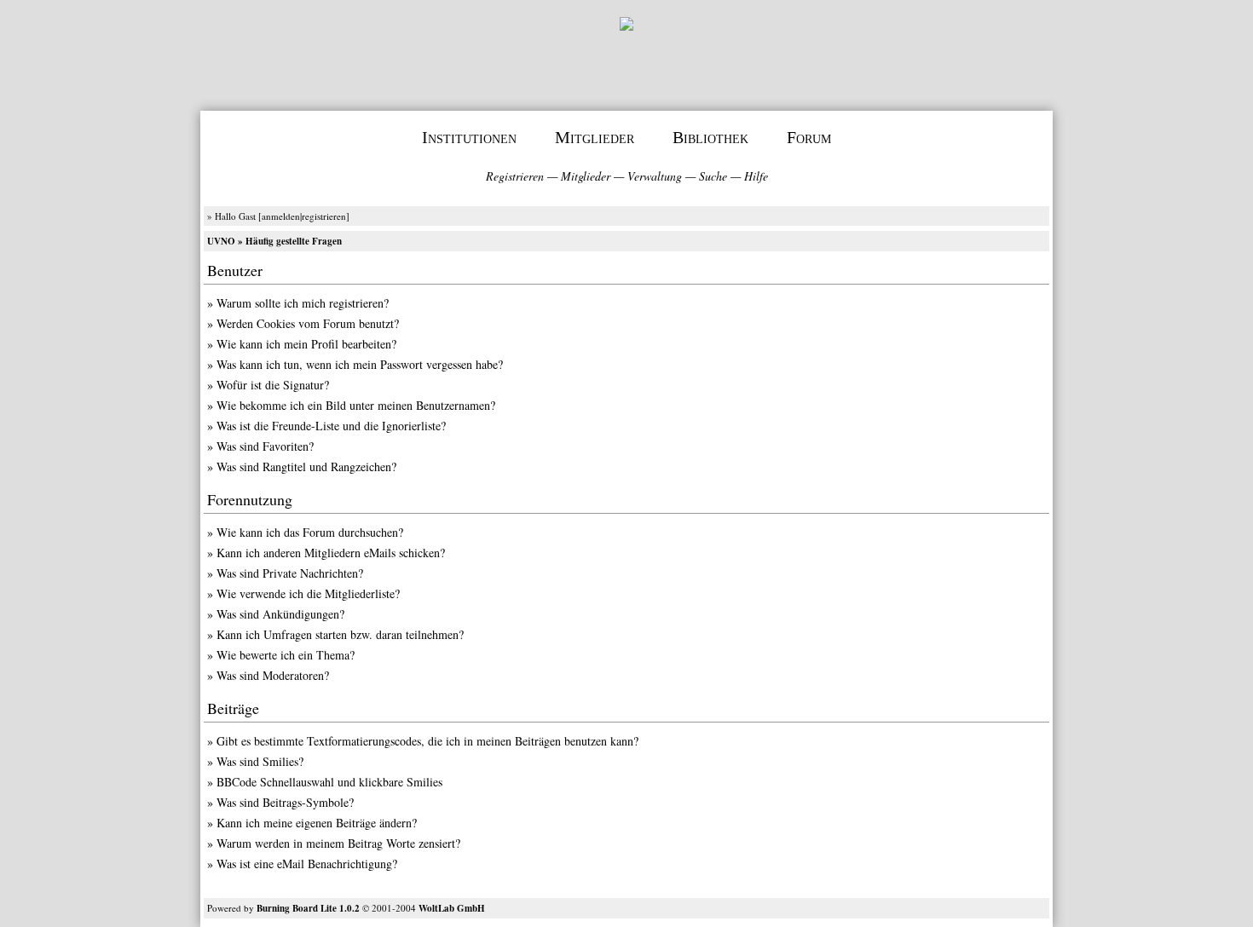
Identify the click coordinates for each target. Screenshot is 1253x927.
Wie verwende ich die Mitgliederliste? (308, 593)
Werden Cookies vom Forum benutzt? (308, 323)
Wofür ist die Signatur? (273, 385)
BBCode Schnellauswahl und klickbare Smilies (329, 782)
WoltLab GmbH (452, 908)
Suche (713, 176)
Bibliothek (710, 137)
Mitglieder (594, 137)
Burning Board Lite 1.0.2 (308, 908)
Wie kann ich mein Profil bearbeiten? (306, 344)
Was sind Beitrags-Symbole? (285, 802)
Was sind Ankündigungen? (280, 614)
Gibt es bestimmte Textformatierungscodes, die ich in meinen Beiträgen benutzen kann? (427, 741)
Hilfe (756, 176)
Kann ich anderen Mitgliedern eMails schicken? (331, 552)
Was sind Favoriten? (265, 446)
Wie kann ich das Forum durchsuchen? (310, 532)
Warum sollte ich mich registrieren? (303, 303)
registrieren (324, 216)
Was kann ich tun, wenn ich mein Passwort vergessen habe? (360, 364)
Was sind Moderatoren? (273, 675)
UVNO (221, 241)
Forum (809, 137)
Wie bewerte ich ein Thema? (286, 655)
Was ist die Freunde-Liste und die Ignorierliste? (331, 425)
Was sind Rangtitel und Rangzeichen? (306, 466)
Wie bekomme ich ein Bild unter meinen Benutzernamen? (356, 405)
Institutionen (469, 137)
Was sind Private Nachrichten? (290, 573)
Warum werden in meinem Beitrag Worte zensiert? (338, 843)
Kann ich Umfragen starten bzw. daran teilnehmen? (340, 634)
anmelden (281, 216)
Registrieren (515, 176)
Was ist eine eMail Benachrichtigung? (307, 863)
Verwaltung (654, 176)
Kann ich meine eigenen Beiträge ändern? (317, 823)
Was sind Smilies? (260, 761)
